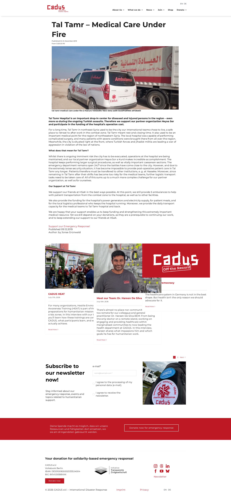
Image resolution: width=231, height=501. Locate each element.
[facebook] (155, 471)
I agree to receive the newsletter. (108, 394)
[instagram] (155, 466)
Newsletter (160, 476)
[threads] (161, 466)
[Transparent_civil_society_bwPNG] (111, 467)
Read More (52, 329)
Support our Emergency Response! (69, 226)
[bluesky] (167, 471)
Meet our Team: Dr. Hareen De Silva (119, 298)
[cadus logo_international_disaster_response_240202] (57, 3)
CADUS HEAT (56, 294)
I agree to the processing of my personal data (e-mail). (114, 384)
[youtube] (161, 471)
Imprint (120, 489)
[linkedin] (167, 466)
